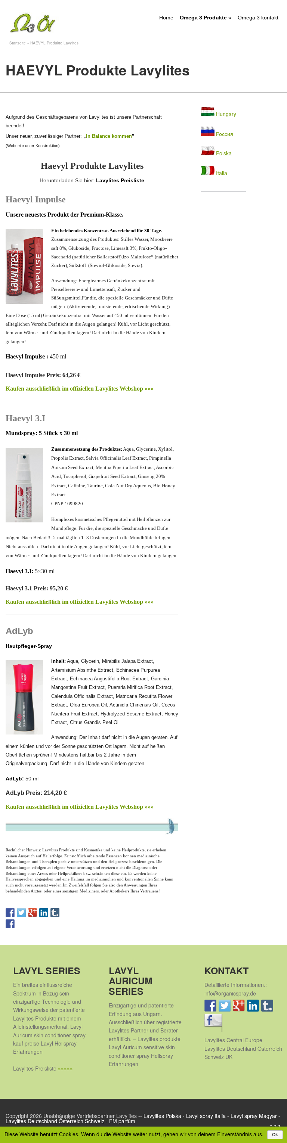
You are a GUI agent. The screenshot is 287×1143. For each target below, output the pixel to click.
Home (166, 18)
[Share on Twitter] (21, 912)
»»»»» (65, 1068)
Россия (224, 133)
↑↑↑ (275, 1126)
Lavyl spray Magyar (254, 1115)
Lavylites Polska (162, 1115)
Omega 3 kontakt (258, 18)
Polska (223, 153)
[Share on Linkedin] (43, 912)
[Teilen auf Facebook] (10, 923)
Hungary (225, 114)
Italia (221, 173)
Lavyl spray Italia (206, 1115)
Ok (275, 1134)
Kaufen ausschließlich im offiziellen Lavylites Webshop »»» (80, 388)
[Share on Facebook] (10, 912)
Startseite (17, 43)
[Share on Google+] (32, 912)
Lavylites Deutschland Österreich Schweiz (55, 1121)
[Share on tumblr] (54, 912)
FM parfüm (122, 1121)
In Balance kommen (109, 136)
